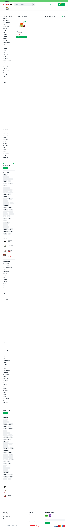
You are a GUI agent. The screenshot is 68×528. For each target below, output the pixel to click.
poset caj (11, 459)
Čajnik (5, 30)
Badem (4, 131)
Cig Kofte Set (5, 96)
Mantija (5, 68)
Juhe (5, 62)
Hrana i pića (5, 24)
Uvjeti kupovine (31, 514)
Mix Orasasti (5, 139)
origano (10, 211)
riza (4, 216)
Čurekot (5, 352)
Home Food (6, 196)
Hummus (5, 48)
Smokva (4, 155)
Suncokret (5, 143)
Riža (4, 98)
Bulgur (4, 94)
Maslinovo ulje (5, 58)
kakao (12, 203)
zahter (5, 233)
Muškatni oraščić (7, 360)
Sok (4, 86)
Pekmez (5, 84)
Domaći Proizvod (6, 20)
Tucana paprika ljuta (7, 125)
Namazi (5, 36)
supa (9, 218)
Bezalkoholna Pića (6, 26)
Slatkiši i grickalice (6, 70)
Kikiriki (4, 137)
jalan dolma (6, 203)
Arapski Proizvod (6, 18)
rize (8, 216)
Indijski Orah (5, 135)
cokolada (10, 183)
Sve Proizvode (5, 157)
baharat (5, 424)
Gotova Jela (6, 46)
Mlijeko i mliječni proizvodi (7, 22)
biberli (5, 181)
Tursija (5, 52)
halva (5, 194)
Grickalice (5, 38)
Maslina (5, 34)
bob (9, 181)
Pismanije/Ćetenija (6, 153)
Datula (10, 435)
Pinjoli (5, 121)
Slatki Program (5, 145)
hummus (5, 198)
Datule (4, 149)
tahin (5, 220)
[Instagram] (16, 522)
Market (10, 8)
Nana (5, 362)
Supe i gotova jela (6, 72)
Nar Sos (5, 82)
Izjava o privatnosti (32, 516)
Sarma (5, 50)
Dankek (5, 435)
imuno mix (5, 200)
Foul (5, 44)
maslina (10, 207)
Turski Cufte (6, 54)
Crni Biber (5, 102)
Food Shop (6, 192)
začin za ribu (6, 127)
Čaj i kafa (5, 28)
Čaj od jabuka (18, 29)
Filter (6, 167)
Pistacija (4, 141)
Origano (5, 119)
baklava (10, 424)
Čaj (9, 233)
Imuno (5, 78)
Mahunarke (5, 92)
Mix (4, 358)
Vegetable (6, 231)
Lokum (4, 151)
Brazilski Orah (5, 133)
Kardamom (6, 354)
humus (10, 198)
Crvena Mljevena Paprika (8, 350)
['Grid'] (62, 16)
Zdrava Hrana (5, 74)
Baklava (4, 147)
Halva (5, 76)
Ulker (11, 229)
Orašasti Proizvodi (6, 129)
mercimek (5, 209)
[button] (7, 1)
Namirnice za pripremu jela (7, 60)
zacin (11, 231)
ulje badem (6, 229)
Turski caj (5, 470)
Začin (4, 346)
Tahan (5, 88)
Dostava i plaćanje (32, 518)
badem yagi (6, 176)
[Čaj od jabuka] (21, 24)
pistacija (5, 459)
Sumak (5, 123)
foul (11, 192)
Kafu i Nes (5, 40)
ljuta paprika (6, 205)
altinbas (5, 174)
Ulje (4, 90)
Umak (5, 64)
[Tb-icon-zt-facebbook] (14, 522)
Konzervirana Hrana (6, 42)
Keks (5, 80)
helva (9, 194)
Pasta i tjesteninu (6, 66)
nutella (11, 209)
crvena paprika (6, 187)
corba (5, 185)
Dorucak (4, 32)
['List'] (64, 16)
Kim (4, 356)
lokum (5, 207)
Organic (5, 211)
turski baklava (6, 222)
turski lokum (6, 227)
